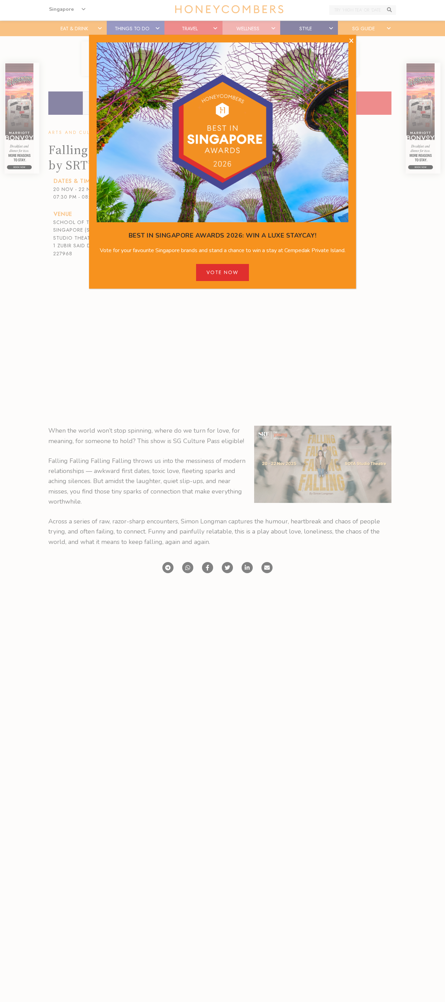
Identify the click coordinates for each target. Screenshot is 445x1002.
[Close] (351, 41)
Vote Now (222, 272)
